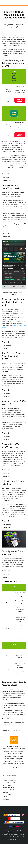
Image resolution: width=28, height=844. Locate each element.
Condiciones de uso (18, 836)
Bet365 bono (5, 799)
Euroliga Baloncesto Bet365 (9, 782)
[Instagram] (14, 767)
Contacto (21, 834)
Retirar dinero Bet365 (8, 790)
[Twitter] (17, 767)
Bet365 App (5, 792)
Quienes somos (13, 834)
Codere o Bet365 (6, 785)
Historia (4, 834)
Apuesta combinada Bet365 (9, 780)
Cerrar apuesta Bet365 (8, 787)
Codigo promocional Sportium (13, 833)
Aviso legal (7, 836)
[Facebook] (10, 767)
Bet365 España (6, 797)
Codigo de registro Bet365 (9, 775)
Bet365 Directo (6, 778)
